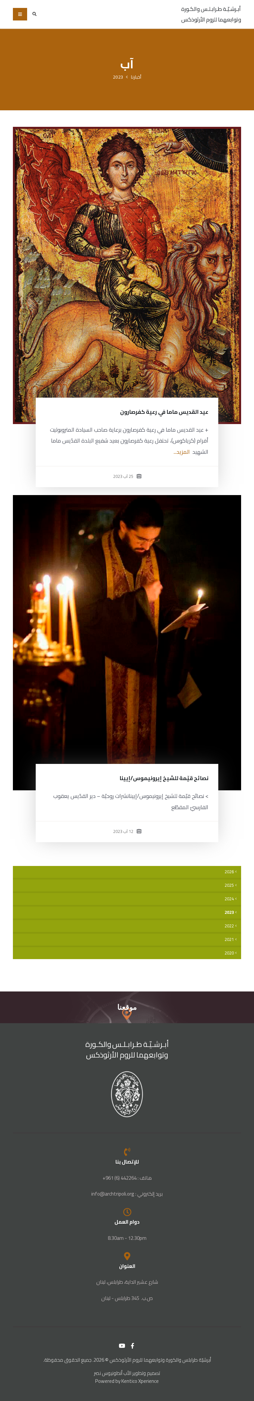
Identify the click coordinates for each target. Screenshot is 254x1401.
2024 (229, 899)
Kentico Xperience (140, 1381)
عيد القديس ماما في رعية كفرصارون (164, 412)
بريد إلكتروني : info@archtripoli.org (127, 1194)
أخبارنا (136, 77)
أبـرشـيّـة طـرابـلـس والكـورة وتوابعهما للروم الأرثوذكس (211, 14)
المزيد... (182, 452)
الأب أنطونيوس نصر (112, 1373)
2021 (229, 939)
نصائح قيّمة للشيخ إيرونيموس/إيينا (163, 778)
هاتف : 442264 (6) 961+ (127, 1178)
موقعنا (127, 1007)
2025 (229, 885)
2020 (229, 953)
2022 (229, 926)
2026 (229, 872)
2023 (118, 77)
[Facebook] (132, 1345)
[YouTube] (122, 1345)
